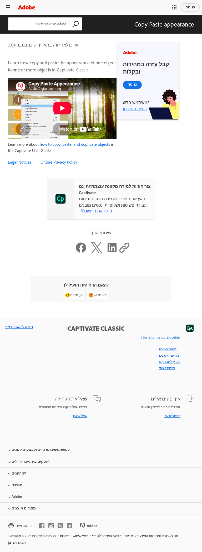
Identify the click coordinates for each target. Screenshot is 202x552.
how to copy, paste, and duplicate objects (75, 144)
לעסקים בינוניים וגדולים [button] (31, 461)
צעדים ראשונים (169, 355)
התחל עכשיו (172, 416)
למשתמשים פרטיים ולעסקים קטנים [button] (41, 449)
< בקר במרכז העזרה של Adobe (160, 338)
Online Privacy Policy (59, 162)
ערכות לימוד (167, 368)
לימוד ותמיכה (167, 349)
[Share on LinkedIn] (112, 251)
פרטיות (64, 536)
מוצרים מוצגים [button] (24, 508)
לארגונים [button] (19, 473)
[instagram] (51, 525)
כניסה (190, 7)
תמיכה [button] (17, 485)
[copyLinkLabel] (124, 251)
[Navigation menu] (8, 7)
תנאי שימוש (80, 536)
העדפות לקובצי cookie (106, 536)
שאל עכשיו (80, 416)
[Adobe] (26, 7)
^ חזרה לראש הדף (19, 327)
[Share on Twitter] (96, 251)
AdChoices (19, 543)
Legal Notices (19, 162)
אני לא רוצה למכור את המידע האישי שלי (151, 536)
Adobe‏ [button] (17, 496)
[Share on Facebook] (81, 251)
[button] (174, 7)
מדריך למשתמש (169, 362)
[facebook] (41, 525)
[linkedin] (69, 525)
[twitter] (60, 525)
